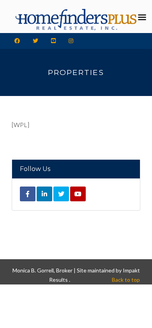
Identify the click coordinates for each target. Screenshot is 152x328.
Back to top (126, 279)
